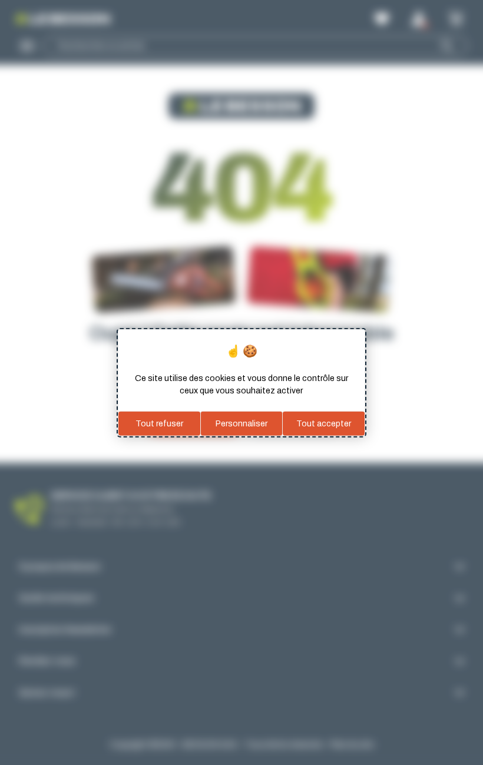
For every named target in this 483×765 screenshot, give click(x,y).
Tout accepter (323, 423)
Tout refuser (159, 423)
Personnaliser (241, 423)
